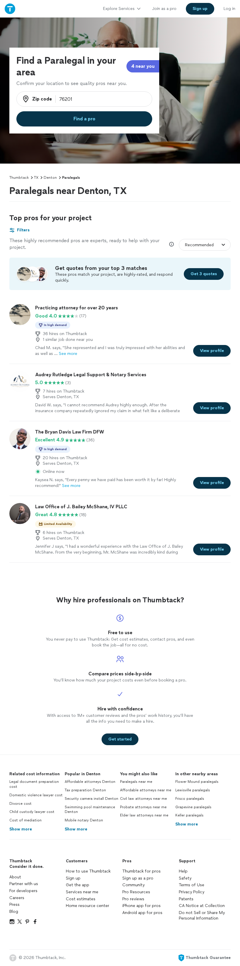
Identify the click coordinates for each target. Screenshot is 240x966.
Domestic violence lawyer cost (36, 795)
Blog (13, 911)
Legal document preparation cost (34, 784)
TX (36, 178)
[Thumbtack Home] (10, 8)
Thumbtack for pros (141, 871)
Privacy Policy (191, 891)
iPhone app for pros (141, 905)
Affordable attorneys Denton (90, 782)
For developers (23, 890)
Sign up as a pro (137, 878)
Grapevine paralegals (193, 807)
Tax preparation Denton (85, 790)
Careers (16, 897)
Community (133, 884)
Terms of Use (191, 884)
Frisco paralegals (189, 799)
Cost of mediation (25, 820)
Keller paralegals (189, 815)
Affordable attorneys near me (145, 790)
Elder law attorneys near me (144, 815)
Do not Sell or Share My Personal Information (202, 915)
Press (14, 904)
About (15, 877)
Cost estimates (80, 898)
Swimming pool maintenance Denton (90, 809)
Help (183, 871)
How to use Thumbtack (88, 871)
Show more (20, 829)
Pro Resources (136, 891)
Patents (186, 898)
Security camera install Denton (91, 799)
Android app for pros (142, 912)
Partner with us (23, 883)
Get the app (77, 884)
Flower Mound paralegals (196, 782)
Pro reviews (133, 898)
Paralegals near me (136, 782)
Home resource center (87, 905)
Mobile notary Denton (84, 820)
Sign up (73, 878)
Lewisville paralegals (192, 790)
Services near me (82, 891)
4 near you (143, 66)
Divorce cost (20, 804)
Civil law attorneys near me (143, 799)
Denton (50, 178)
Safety (185, 878)
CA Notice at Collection (202, 905)
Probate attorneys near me (143, 807)
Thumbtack (19, 178)
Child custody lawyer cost (31, 812)
